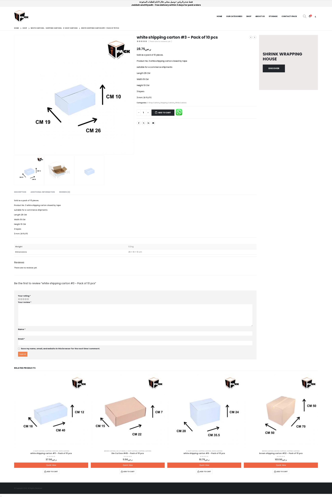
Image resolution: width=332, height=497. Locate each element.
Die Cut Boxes (121, 451)
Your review (24, 302)
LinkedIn (148, 123)
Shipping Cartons (167, 103)
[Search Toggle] (305, 16)
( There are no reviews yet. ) (160, 41)
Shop (248, 16)
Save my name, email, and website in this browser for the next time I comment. (60, 348)
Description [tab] (20, 192)
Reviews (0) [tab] (64, 192)
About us (260, 16)
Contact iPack (289, 16)
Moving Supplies (280, 451)
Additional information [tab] (43, 192)
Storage (273, 16)
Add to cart (164, 112)
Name (21, 329)
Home (219, 16)
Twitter (143, 123)
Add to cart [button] (52, 471)
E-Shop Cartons (153, 103)
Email (153, 123)
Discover (273, 68)
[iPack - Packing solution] (21, 16)
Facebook (139, 123)
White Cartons (180, 103)
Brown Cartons (110, 451)
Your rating (24, 296)
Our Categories (234, 16)
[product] (51, 411)
